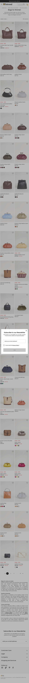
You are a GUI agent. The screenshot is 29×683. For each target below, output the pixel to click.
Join (14, 350)
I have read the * (12, 345)
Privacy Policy (16, 345)
